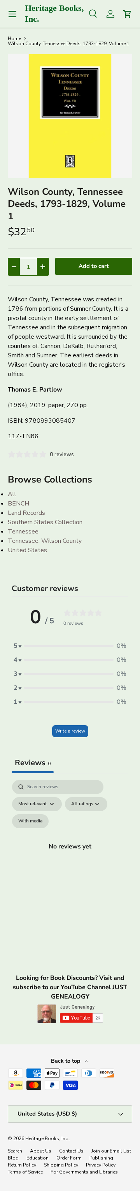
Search (15, 1151)
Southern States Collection (45, 522)
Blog (13, 1158)
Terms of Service (25, 1172)
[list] (70, 116)
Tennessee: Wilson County (45, 541)
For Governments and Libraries (84, 1172)
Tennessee (23, 531)
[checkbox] (30, 821)
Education (37, 1158)
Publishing (101, 1158)
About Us (40, 1151)
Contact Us (71, 1151)
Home (14, 38)
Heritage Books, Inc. (47, 1138)
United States (27, 550)
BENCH (18, 503)
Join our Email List (111, 1151)
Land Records (26, 513)
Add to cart (94, 266)
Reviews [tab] (33, 762)
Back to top (66, 1061)
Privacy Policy (101, 1165)
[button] (70, 646)
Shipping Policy (61, 1165)
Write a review (70, 731)
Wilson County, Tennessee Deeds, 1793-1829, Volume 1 (69, 43)
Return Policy (22, 1165)
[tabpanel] (70, 855)
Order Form (69, 1158)
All (12, 494)
